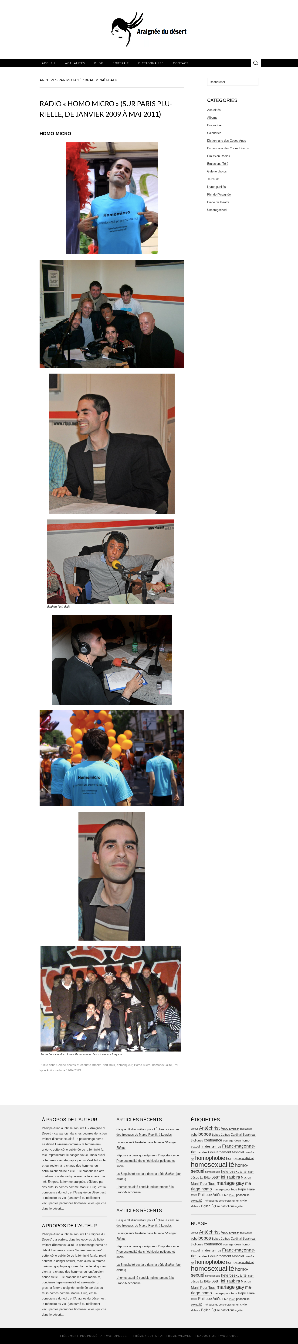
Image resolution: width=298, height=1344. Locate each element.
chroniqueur (124, 1065)
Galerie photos (66, 1065)
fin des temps (211, 1146)
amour (194, 1128)
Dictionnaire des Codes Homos (228, 148)
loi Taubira (230, 1177)
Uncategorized (217, 210)
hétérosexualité (234, 1171)
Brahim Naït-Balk (103, 1065)
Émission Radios (218, 156)
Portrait (121, 63)
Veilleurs (195, 1206)
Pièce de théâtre (218, 202)
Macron (246, 1177)
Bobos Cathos (221, 1134)
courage (228, 1140)
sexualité (196, 1200)
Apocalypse (230, 1128)
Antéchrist (209, 1128)
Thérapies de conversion (217, 1200)
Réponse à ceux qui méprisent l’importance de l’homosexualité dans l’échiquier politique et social (147, 1161)
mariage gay (230, 1183)
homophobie (210, 1158)
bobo (194, 1134)
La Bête (205, 1177)
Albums (212, 117)
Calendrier (214, 133)
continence (213, 1140)
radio (58, 1070)
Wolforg (228, 1335)
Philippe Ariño (209, 1195)
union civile (239, 1200)
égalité (239, 1206)
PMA (225, 1195)
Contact (181, 63)
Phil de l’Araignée (219, 194)
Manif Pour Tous (203, 1184)
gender (202, 1152)
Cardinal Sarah (241, 1134)
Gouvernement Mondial (226, 1152)
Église (205, 1206)
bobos (204, 1134)
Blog (99, 63)
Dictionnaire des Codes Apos (226, 140)
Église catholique (222, 1206)
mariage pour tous (225, 1189)
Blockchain (246, 1128)
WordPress (116, 1335)
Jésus (195, 1177)
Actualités (75, 63)
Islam (250, 1171)
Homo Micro (142, 1065)
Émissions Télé (217, 163)
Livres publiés (216, 187)
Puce (232, 1195)
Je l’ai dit (213, 179)
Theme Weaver (179, 1335)
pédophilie (243, 1195)
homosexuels (212, 1171)
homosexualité (162, 1065)
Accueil (49, 63)
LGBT (215, 1177)
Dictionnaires (151, 63)
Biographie (214, 125)
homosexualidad (240, 1158)
